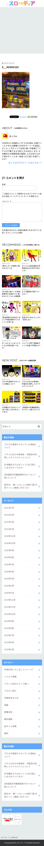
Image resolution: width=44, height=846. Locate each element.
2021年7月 (9, 507)
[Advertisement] (22, 30)
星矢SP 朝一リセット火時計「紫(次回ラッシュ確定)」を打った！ (20, 486)
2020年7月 (9, 564)
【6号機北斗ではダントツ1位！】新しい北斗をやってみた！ (20, 466)
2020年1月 (9, 592)
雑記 (6, 733)
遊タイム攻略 (10, 726)
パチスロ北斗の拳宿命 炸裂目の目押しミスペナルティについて (20, 456)
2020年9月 (9, 550)
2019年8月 (9, 628)
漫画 (6, 704)
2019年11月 (9, 606)
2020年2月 (9, 585)
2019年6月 (9, 642)
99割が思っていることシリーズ (18, 669)
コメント (6, 201)
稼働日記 (8, 711)
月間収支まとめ (11, 697)
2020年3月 (9, 578)
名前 (4, 184)
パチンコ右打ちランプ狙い (16, 683)
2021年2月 (9, 521)
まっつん (13, 136)
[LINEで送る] (32, 116)
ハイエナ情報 (10, 676)
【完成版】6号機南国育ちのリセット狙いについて (20, 476)
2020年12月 (9, 536)
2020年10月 (9, 543)
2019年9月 (9, 621)
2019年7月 (9, 635)
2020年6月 (9, 571)
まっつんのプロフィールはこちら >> (25, 162)
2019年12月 (9, 599)
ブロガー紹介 (10, 690)
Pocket (23, 116)
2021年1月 (9, 529)
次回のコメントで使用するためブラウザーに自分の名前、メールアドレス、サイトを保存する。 (22, 194)
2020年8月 (9, 557)
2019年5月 (9, 649)
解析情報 (8, 719)
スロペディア (20, 843)
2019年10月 (9, 614)
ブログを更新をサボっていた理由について (20, 446)
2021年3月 (9, 514)
